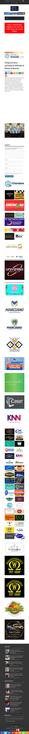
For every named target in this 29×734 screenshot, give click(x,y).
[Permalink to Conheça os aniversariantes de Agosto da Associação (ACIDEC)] (7, 659)
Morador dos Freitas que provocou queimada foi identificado (16, 686)
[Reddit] (22, 73)
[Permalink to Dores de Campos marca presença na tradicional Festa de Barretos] (7, 705)
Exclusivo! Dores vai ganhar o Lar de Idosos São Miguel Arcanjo (16, 669)
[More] (6, 76)
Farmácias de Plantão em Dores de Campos (14, 718)
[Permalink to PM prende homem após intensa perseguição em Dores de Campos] (7, 699)
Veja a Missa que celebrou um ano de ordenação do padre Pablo (14, 28)
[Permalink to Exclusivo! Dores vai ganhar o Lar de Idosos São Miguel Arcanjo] (7, 671)
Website (6, 167)
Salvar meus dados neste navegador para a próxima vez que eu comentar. (14, 173)
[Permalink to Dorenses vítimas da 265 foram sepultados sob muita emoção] (7, 677)
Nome (6, 159)
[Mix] (14, 73)
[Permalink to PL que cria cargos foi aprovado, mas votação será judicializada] (7, 653)
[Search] (23, 1)
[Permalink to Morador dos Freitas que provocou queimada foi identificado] (7, 687)
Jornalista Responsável (10, 721)
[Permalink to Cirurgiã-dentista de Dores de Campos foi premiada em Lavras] (7, 693)
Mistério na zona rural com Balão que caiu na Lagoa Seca (16, 663)
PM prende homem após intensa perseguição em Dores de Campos (16, 697)
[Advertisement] (14, 43)
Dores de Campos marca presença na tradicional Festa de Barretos (16, 703)
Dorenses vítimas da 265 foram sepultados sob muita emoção (16, 675)
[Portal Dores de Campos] (14, 10)
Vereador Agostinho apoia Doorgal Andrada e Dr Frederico (16, 709)
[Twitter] (9, 73)
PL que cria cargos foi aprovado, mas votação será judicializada (16, 651)
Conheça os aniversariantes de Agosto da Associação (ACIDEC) (16, 657)
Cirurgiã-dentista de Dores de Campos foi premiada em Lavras (16, 691)
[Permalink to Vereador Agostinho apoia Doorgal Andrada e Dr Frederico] (7, 711)
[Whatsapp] (17, 73)
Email (6, 163)
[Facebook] (6, 73)
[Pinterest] (11, 73)
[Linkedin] (20, 73)
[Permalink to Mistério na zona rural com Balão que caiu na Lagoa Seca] (7, 665)
